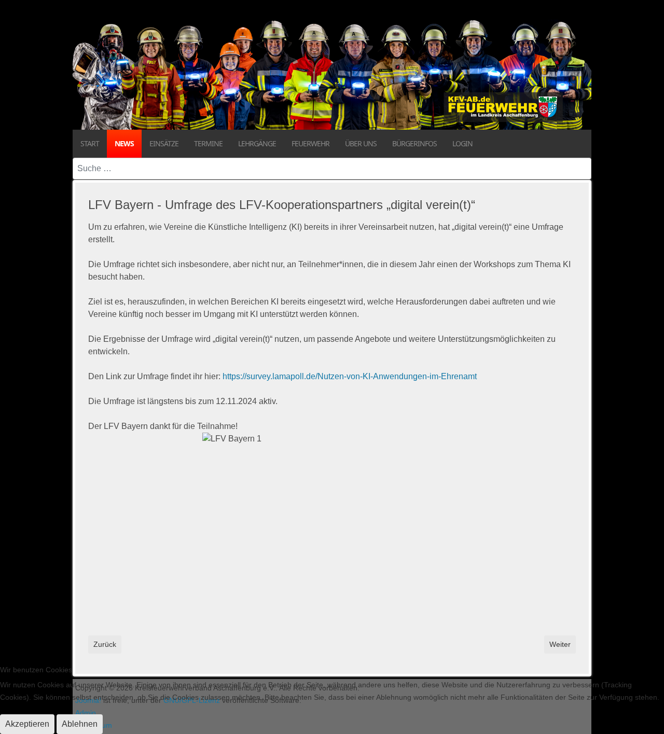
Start (89, 143)
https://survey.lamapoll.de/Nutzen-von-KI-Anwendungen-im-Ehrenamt (350, 376)
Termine (208, 143)
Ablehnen (80, 723)
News (124, 143)
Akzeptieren (27, 723)
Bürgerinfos (414, 143)
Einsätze (163, 143)
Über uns (361, 143)
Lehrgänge (257, 143)
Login (462, 143)
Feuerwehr (310, 143)
